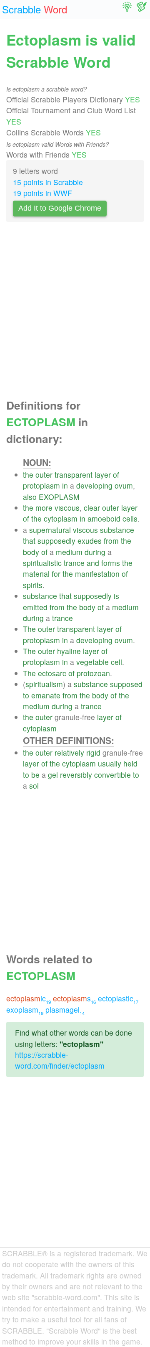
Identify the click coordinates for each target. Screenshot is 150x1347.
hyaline (69, 651)
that (29, 540)
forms (110, 563)
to (26, 695)
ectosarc (52, 673)
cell (116, 662)
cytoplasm (61, 518)
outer (43, 474)
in (65, 485)
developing (94, 485)
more (43, 507)
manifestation (97, 573)
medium (69, 552)
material (36, 573)
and (93, 563)
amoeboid (104, 518)
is (116, 596)
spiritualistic (42, 563)
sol (34, 785)
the (28, 474)
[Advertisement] (75, 312)
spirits (32, 585)
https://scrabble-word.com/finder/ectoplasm (60, 1060)
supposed (126, 684)
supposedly (56, 540)
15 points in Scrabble (48, 182)
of (116, 474)
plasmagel (65, 1009)
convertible (112, 774)
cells (130, 518)
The (29, 629)
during (95, 552)
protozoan (93, 673)
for (56, 573)
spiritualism (44, 684)
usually (109, 763)
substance (117, 530)
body (31, 552)
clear (92, 507)
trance (74, 563)
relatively (69, 752)
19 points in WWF (42, 193)
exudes (90, 540)
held (130, 763)
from (111, 540)
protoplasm (41, 485)
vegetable (92, 662)
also (30, 496)
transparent (73, 474)
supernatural (50, 530)
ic (28, 998)
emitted (35, 607)
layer (103, 474)
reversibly (76, 774)
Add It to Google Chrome (59, 208)
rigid (93, 752)
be (35, 774)
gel (53, 774)
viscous (67, 507)
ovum (124, 485)
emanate (45, 695)
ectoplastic (118, 998)
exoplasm (24, 1009)
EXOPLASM (59, 496)
